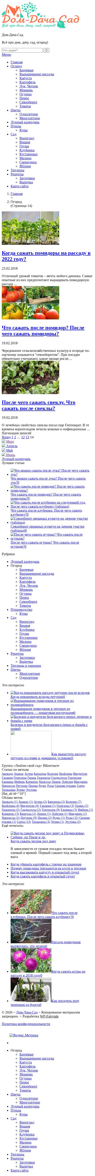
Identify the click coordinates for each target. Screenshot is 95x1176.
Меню (6, 54)
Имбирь (19, 781)
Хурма (20, 789)
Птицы (16, 126)
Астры (29, 773)
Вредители (80, 773)
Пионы (33, 785)
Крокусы (45, 781)
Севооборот (28, 102)
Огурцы (25, 94)
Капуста (25, 78)
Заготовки (27, 178)
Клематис (32, 781)
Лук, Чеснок (28, 86)
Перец (24, 98)
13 (27, 437)
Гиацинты (43, 777)
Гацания (7, 777)
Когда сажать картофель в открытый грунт (43, 876)
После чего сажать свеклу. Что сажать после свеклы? (38, 405)
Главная (17, 62)
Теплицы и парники (26, 665)
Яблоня (25, 166)
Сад (13, 134)
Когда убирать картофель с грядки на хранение (46, 864)
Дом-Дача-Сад (27, 1012)
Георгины (20, 777)
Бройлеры (65, 773)
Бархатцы (40, 773)
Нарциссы (8, 785)
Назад (6, 437)
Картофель (27, 82)
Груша (24, 146)
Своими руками (65, 785)
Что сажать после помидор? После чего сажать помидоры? (43, 331)
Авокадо (7, 773)
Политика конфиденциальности (26, 1024)
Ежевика (7, 781)
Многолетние (29, 118)
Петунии (22, 785)
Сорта (81, 785)
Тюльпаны (8, 789)
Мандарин (80, 781)
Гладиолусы (59, 777)
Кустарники (28, 154)
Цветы (16, 110)
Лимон (56, 781)
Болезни (52, 773)
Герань (31, 777)
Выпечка (26, 182)
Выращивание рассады (36, 74)
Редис (42, 785)
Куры (23, 130)
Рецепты (17, 174)
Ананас (19, 773)
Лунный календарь (25, 122)
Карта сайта (19, 186)
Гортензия (74, 777)
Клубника (26, 150)
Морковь (26, 90)
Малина (25, 158)
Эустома (31, 789)
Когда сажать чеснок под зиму (33, 841)
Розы (50, 785)
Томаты (25, 106)
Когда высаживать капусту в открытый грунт (45, 872)
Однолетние (28, 114)
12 (23, 437)
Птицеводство (21, 609)
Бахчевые (26, 70)
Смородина (28, 162)
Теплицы (17, 170)
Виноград (26, 138)
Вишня (24, 142)
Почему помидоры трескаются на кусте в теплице (48, 868)
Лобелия (67, 781)
